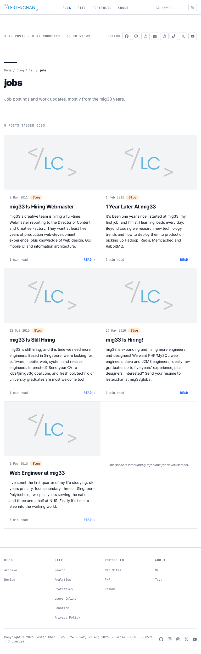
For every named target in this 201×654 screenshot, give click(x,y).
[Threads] (164, 36)
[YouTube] (192, 36)
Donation (61, 608)
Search (59, 570)
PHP (107, 580)
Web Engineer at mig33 (37, 473)
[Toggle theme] (192, 7)
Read (89, 260)
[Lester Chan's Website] (21, 7)
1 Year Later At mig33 (131, 206)
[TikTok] (174, 36)
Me (157, 570)
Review (9, 580)
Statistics (63, 589)
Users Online (65, 599)
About (123, 8)
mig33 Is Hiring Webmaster (41, 206)
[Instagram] (145, 36)
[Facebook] (126, 36)
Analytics (62, 580)
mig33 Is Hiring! (124, 340)
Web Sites (113, 570)
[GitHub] (136, 36)
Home (8, 70)
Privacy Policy (67, 617)
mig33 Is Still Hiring (32, 340)
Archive (10, 570)
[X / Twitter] (183, 36)
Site (81, 8)
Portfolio (102, 8)
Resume (110, 589)
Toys (158, 580)
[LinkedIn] (155, 36)
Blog (67, 8)
